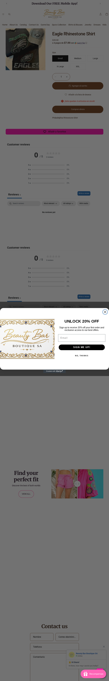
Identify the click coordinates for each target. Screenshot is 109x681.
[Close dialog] (105, 311)
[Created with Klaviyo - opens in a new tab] (54, 371)
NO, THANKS (81, 356)
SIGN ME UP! (81, 347)
